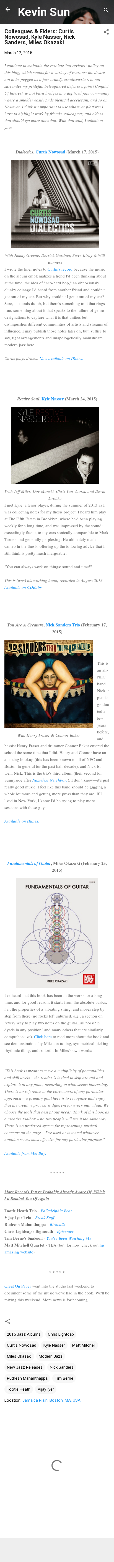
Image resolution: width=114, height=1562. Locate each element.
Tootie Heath (18, 1389)
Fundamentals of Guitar (29, 863)
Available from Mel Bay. (25, 1153)
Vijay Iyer (46, 1389)
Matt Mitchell (83, 1345)
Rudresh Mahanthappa (27, 1378)
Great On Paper (17, 1286)
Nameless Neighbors (50, 780)
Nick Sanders (62, 1367)
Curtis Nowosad (50, 151)
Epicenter (65, 1231)
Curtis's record (60, 269)
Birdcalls (57, 1224)
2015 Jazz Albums (24, 1334)
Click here (43, 1036)
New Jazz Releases (25, 1367)
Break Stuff (44, 1217)
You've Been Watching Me (68, 1238)
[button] (106, 33)
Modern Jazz (51, 1356)
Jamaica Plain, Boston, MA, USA (51, 1400)
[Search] (106, 11)
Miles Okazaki (19, 1356)
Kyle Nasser (53, 398)
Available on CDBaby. (23, 587)
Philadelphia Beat (56, 1210)
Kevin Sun (44, 12)
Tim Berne (64, 1378)
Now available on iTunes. (61, 358)
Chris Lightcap (61, 1334)
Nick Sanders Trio (63, 625)
